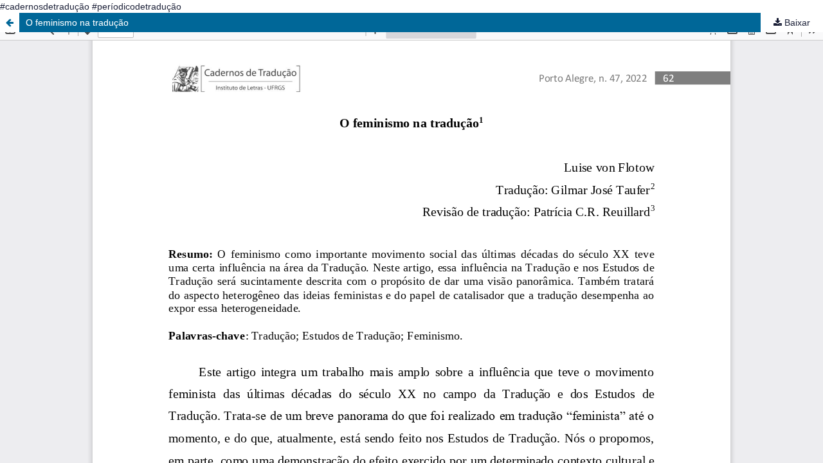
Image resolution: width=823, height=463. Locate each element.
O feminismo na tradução (77, 22)
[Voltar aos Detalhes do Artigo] (9, 22)
